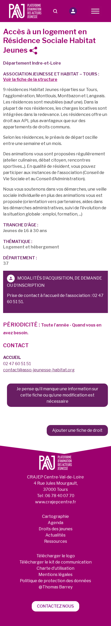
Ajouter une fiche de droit (77, 430)
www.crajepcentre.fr (55, 501)
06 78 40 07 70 (59, 495)
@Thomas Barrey (56, 587)
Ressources (55, 541)
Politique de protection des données (55, 580)
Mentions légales (55, 574)
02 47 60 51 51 (17, 363)
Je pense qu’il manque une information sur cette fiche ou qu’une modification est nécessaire (57, 395)
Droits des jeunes (56, 528)
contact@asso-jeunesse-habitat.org (39, 369)
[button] (73, 11)
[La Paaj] (25, 10)
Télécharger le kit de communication (55, 562)
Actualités (55, 535)
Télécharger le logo (55, 555)
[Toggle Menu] (95, 11)
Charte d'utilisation (55, 568)
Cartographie (55, 516)
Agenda (55, 522)
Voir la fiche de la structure (30, 79)
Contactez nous (55, 606)
